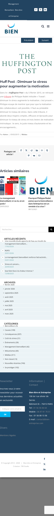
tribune (7, 96)
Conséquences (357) (13, 334)
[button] (2, 193)
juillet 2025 (9, 301)
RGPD (7, 250)
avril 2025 (9, 309)
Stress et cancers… (12, 264)
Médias (24, 134)
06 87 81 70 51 (43, 411)
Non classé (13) (11, 359)
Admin (5, 134)
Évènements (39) (12, 342)
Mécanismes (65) (12, 351)
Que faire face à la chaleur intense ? (19, 271)
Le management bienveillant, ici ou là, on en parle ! (12, 201)
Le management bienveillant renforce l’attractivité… (26, 257)
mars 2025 (9, 313)
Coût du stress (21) (12, 338)
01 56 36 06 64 (40, 407)
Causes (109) (10, 330)
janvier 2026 (10, 289)
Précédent (28, 40)
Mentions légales (8, 435)
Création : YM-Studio (21, 466)
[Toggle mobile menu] (48, 26)
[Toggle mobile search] (42, 26)
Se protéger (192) (12, 367)
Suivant (45, 40)
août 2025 (9, 297)
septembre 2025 (11, 293)
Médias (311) (10, 355)
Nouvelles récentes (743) (15, 363)
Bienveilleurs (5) (11, 326)
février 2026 (9, 284)
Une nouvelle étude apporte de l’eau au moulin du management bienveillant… (25, 242)
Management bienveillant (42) (17, 346)
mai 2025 (8, 305)
